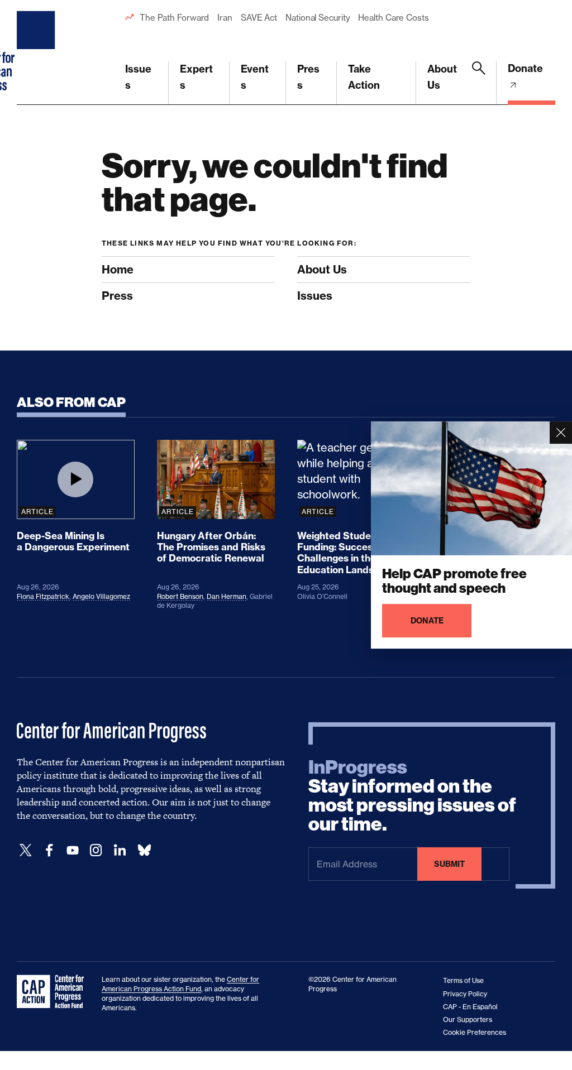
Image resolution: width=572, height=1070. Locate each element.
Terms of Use (463, 980)
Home (118, 269)
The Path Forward (174, 17)
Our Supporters (467, 1019)
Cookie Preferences (474, 1032)
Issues (138, 77)
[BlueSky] (144, 850)
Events (255, 77)
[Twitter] (26, 850)
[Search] (478, 83)
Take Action (364, 77)
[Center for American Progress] (37, 52)
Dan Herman (226, 596)
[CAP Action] (53, 992)
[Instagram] (96, 850)
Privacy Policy (465, 994)
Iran (224, 17)
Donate (525, 68)
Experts (196, 77)
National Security (317, 17)
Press (308, 77)
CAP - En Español (470, 1006)
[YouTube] (73, 850)
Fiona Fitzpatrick (43, 596)
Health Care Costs (393, 17)
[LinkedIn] (119, 850)
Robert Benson (180, 596)
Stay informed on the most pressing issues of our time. (412, 796)
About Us (442, 77)
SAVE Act (259, 17)
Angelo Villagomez (101, 596)
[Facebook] (49, 850)
